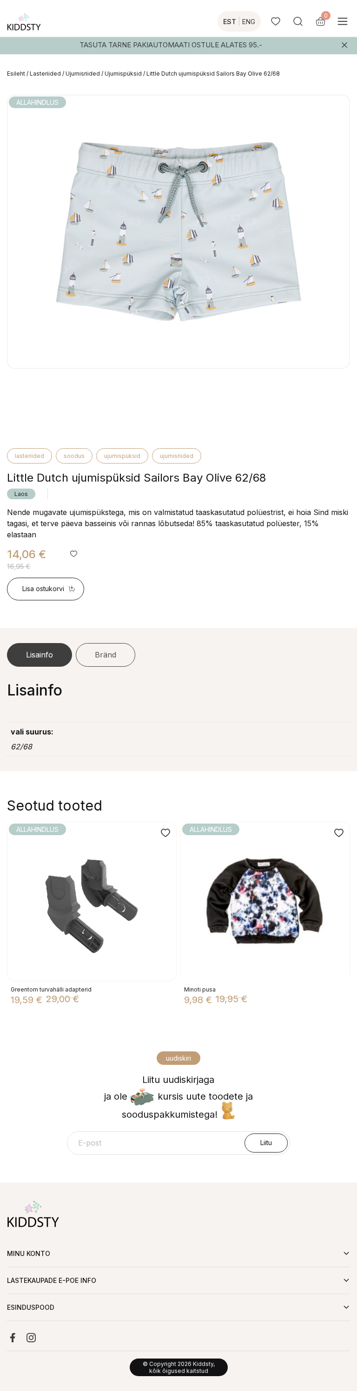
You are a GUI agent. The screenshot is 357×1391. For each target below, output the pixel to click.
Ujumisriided (83, 73)
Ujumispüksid (123, 73)
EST (229, 22)
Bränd (105, 654)
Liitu (266, 1142)
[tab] (39, 655)
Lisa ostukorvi (43, 588)
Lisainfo (39, 654)
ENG (248, 22)
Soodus (74, 455)
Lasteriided (45, 73)
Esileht (16, 73)
